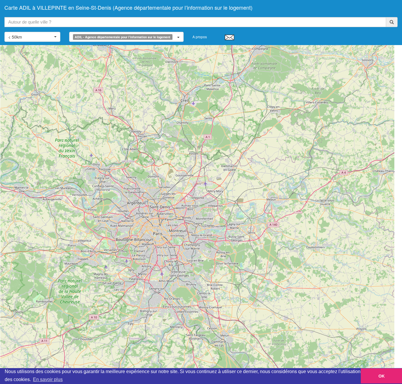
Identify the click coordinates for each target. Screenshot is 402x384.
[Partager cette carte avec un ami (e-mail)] (229, 37)
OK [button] (381, 376)
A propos (199, 36)
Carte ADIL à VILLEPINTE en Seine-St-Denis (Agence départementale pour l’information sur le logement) (128, 7)
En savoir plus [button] (48, 379)
